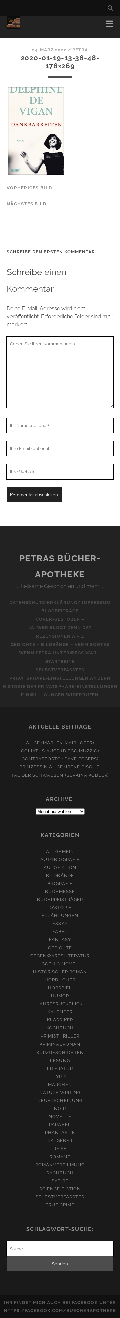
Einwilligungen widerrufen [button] (60, 694)
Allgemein (60, 851)
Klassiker (60, 1019)
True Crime (60, 1204)
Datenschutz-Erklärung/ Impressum (60, 602)
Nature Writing (60, 1092)
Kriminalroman (60, 1044)
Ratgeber (60, 1140)
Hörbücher (60, 979)
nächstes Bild (27, 203)
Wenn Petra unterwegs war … (60, 652)
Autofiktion (60, 867)
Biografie (60, 883)
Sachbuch (60, 1172)
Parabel (60, 1124)
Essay (59, 923)
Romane (60, 1156)
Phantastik (60, 1132)
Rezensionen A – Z (60, 636)
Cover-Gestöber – (60, 619)
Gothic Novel (60, 963)
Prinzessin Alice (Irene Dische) (59, 766)
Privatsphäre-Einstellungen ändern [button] (59, 678)
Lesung (60, 1060)
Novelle (60, 1116)
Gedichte (60, 947)
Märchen (60, 1084)
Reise (60, 1148)
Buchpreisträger (60, 899)
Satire (60, 1180)
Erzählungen (60, 915)
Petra (80, 49)
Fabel (60, 931)
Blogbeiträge (60, 610)
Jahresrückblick (60, 1003)
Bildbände (60, 875)
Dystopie (59, 907)
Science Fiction (60, 1188)
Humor (60, 995)
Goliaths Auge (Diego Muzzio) (60, 750)
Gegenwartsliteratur (60, 955)
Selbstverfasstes (60, 669)
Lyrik (59, 1076)
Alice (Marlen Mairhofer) (60, 742)
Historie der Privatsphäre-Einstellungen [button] (60, 686)
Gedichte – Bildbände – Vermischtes (60, 644)
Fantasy (60, 939)
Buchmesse (60, 891)
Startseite (59, 661)
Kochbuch (60, 1027)
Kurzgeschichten (60, 1052)
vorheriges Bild (29, 187)
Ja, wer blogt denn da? (60, 627)
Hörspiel (60, 987)
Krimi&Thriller (60, 1036)
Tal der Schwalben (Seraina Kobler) (60, 775)
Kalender (60, 1011)
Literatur (60, 1068)
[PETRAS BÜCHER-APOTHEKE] (13, 26)
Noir (60, 1108)
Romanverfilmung (60, 1164)
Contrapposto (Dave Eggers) (60, 758)
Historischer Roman (60, 971)
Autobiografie (60, 859)
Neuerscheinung (60, 1100)
